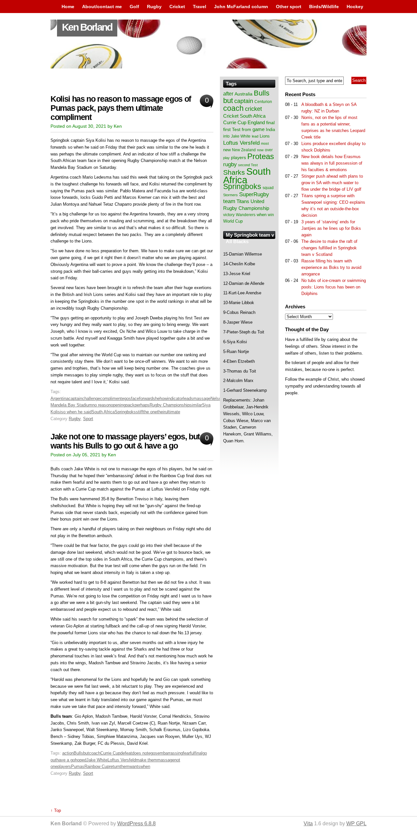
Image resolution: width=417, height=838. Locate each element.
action (68, 753)
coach (94, 753)
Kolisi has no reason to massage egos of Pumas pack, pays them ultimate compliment (120, 108)
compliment (111, 398)
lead (255, 136)
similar (196, 405)
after (228, 93)
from (246, 129)
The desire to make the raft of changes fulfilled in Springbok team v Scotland (329, 248)
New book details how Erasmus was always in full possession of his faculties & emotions (331, 163)
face (135, 398)
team (229, 201)
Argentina (59, 398)
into (226, 136)
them (124, 766)
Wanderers (245, 215)
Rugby (154, 6)
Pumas (77, 766)
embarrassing (170, 753)
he (157, 398)
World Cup (233, 221)
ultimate (172, 411)
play (226, 158)
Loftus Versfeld (122, 759)
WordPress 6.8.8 (136, 823)
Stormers (230, 195)
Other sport (288, 6)
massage (201, 398)
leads (188, 398)
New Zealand (244, 150)
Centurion (263, 101)
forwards (147, 398)
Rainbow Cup (96, 766)
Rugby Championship (170, 405)
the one (150, 411)
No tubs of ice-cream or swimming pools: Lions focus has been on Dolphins (333, 287)
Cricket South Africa (244, 116)
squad (268, 187)
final (198, 753)
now (260, 150)
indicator (175, 398)
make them (146, 759)
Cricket (177, 6)
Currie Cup (110, 753)
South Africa (103, 411)
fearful (188, 753)
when (145, 766)
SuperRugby (254, 194)
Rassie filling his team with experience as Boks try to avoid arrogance (331, 267)
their (161, 411)
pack (130, 405)
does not (140, 753)
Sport (88, 418)
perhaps (142, 405)
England (256, 122)
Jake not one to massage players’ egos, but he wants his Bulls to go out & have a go (130, 441)
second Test (248, 165)
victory (229, 215)
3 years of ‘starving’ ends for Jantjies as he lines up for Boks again (331, 228)
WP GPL (356, 823)
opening (118, 405)
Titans (243, 201)
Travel (199, 6)
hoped (80, 759)
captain (75, 398)
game (258, 129)
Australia (243, 93)
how (163, 398)
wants (134, 766)
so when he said (76, 411)
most (265, 143)
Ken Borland (87, 27)
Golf (134, 6)
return (114, 766)
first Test (231, 129)
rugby (230, 164)
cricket (253, 109)
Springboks (125, 411)
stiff (139, 411)
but (86, 753)
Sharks (234, 172)
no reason (101, 405)
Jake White (97, 759)
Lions (265, 136)
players (64, 766)
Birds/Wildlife (324, 6)
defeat (126, 753)
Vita (308, 823)
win (271, 215)
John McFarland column (241, 6)
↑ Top (55, 810)
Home (68, 6)
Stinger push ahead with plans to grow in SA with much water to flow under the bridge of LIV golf (332, 183)
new (227, 149)
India (270, 129)
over (269, 150)
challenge (91, 398)
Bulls (78, 753)
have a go (65, 759)
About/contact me (102, 6)
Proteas (260, 156)
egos (126, 398)
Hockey (355, 6)
